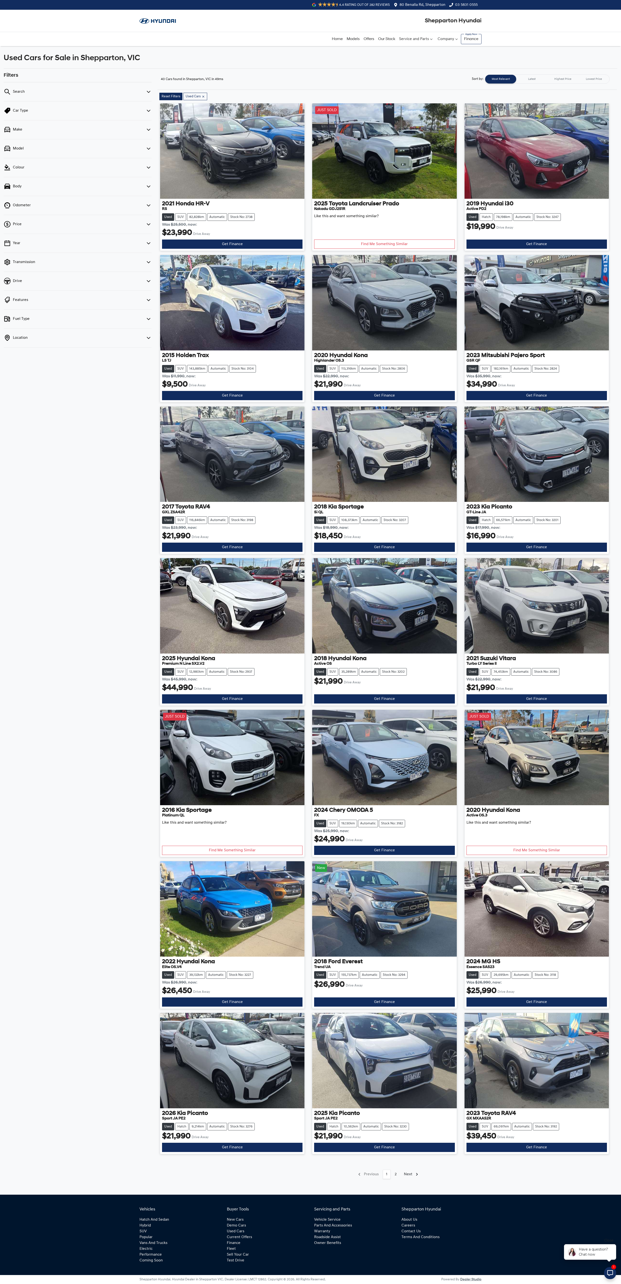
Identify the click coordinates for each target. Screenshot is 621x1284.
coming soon (151, 1260)
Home (337, 39)
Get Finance (232, 244)
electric (146, 1249)
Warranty (322, 1231)
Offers (369, 39)
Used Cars (235, 1231)
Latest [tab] (532, 79)
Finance (471, 39)
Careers (408, 1225)
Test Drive (235, 1260)
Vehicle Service (327, 1220)
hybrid (145, 1225)
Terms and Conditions (420, 1237)
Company (446, 39)
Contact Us (411, 1231)
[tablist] (547, 79)
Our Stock (386, 39)
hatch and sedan (154, 1220)
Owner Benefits (327, 1243)
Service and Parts (414, 39)
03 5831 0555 (466, 5)
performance (150, 1255)
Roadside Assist (327, 1237)
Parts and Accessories (333, 1225)
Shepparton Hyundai (453, 21)
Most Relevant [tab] (501, 79)
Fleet (231, 1249)
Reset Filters (171, 96)
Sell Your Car (238, 1255)
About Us (409, 1220)
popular (146, 1237)
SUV (143, 1231)
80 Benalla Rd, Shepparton (422, 5)
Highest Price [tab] (562, 79)
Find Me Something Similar (384, 244)
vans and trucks (153, 1243)
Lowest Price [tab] (594, 79)
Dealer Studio (471, 1279)
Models (353, 39)
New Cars (235, 1220)
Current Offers (239, 1237)
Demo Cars (236, 1225)
